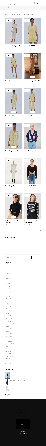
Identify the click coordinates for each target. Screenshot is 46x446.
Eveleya (7, 326)
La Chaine (8, 334)
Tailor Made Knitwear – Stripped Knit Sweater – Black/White (31, 221)
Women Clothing (23, 415)
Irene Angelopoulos (10, 333)
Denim (7, 293)
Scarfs (7, 271)
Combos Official (9, 323)
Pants (7, 308)
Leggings (7, 305)
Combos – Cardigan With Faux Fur (11, 186)
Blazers (7, 283)
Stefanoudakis (9, 353)
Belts (6, 280)
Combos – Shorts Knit (9, 81)
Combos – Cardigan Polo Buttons (30, 46)
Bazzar (6, 276)
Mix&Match (8, 340)
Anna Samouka (9, 319)
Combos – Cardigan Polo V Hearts (11, 151)
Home (6, 7)
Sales (6, 359)
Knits (7, 303)
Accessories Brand (23, 409)
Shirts (7, 310)
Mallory (7, 338)
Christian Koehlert (9, 321)
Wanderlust (8, 358)
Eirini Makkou (8, 324)
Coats (7, 290)
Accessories (7, 266)
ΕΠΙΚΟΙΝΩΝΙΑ (23, 431)
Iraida (7, 331)
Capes (7, 286)
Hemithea (8, 328)
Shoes (6, 361)
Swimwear (7, 363)
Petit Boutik (8, 350)
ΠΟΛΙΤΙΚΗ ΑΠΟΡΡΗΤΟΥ (23, 435)
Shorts (7, 311)
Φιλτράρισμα (36, 257)
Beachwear (7, 278)
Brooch (7, 270)
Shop (10, 7)
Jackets (7, 298)
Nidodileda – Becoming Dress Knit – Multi (32, 81)
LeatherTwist (8, 336)
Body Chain (8, 268)
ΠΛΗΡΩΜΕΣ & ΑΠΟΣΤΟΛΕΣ (23, 433)
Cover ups (8, 291)
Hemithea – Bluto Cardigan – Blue (30, 151)
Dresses (7, 295)
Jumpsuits (8, 300)
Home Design (23, 411)
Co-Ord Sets (8, 288)
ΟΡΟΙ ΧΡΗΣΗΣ (23, 437)
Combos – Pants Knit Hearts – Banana (31, 116)
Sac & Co (8, 351)
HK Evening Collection (10, 329)
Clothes (14, 7)
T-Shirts (7, 315)
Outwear (7, 306)
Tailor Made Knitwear (10, 355)
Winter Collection (23, 414)
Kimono (7, 301)
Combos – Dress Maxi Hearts (10, 116)
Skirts (7, 313)
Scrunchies (8, 273)
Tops (7, 316)
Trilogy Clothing (9, 356)
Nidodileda (8, 348)
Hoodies (7, 296)
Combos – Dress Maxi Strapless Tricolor (12, 46)
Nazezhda (8, 345)
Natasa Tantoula (9, 343)
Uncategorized (8, 364)
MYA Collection (9, 341)
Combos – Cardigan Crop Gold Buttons (31, 186)
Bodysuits (8, 285)
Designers (7, 318)
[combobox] (32, 14)
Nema (7, 346)
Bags (6, 275)
